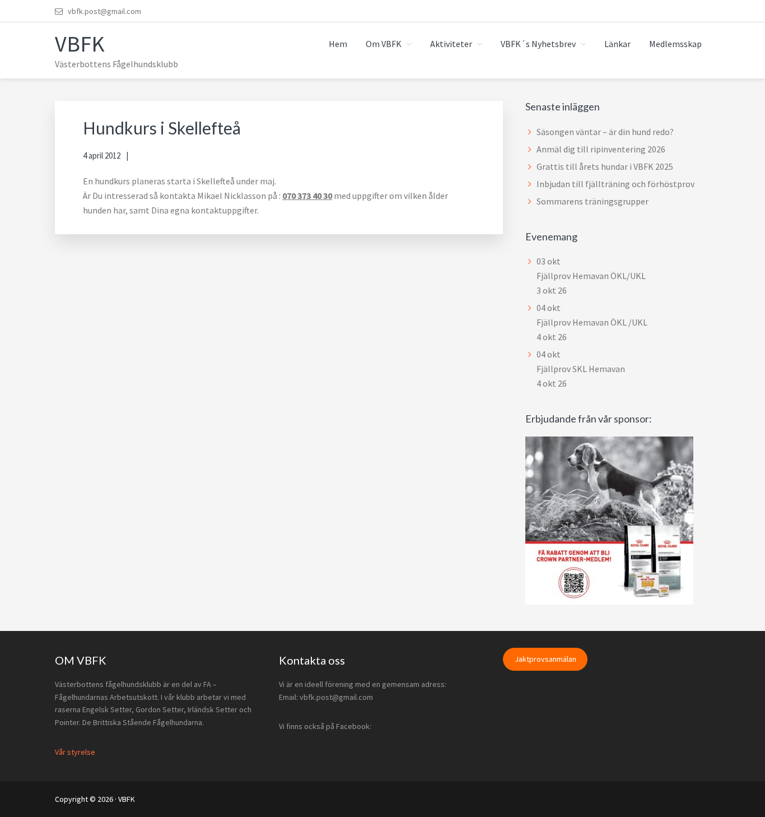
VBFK (80, 44)
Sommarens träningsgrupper (593, 201)
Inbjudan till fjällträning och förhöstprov (615, 183)
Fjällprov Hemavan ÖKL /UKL (592, 322)
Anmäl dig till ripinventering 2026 (601, 149)
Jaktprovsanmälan (545, 659)
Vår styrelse (75, 752)
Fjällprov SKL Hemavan (581, 368)
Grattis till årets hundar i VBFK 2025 (605, 166)
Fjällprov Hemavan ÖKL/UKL (591, 275)
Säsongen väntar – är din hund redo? (605, 131)
